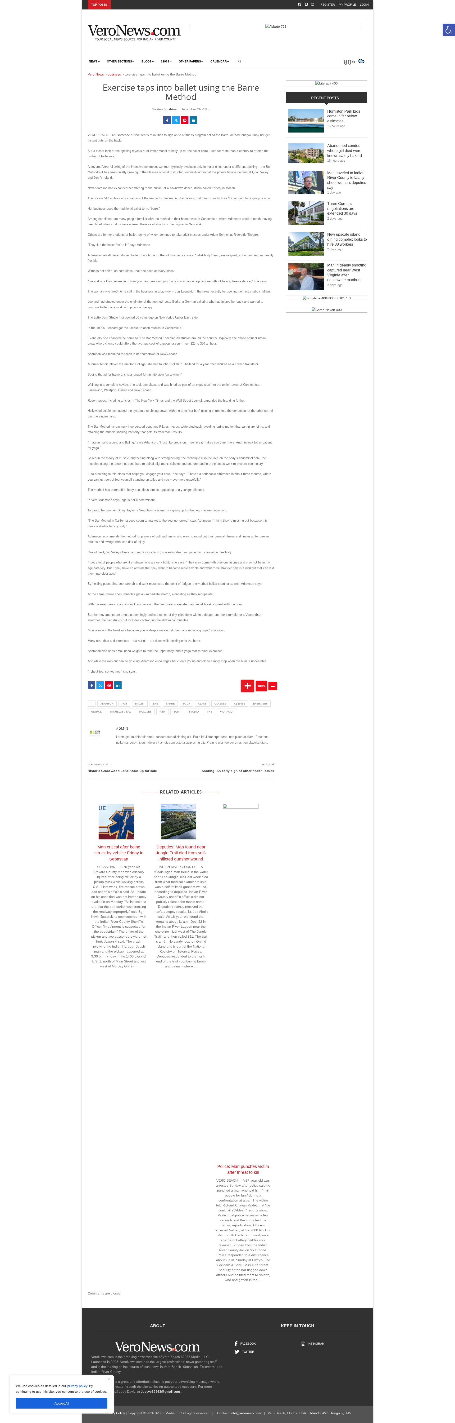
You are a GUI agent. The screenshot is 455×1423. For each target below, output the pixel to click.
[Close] (109, 1379)
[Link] (306, 122)
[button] (449, 30)
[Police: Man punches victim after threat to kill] (243, 982)
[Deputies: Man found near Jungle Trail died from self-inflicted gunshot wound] (181, 823)
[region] (61, 1394)
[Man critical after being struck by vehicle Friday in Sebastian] (119, 823)
